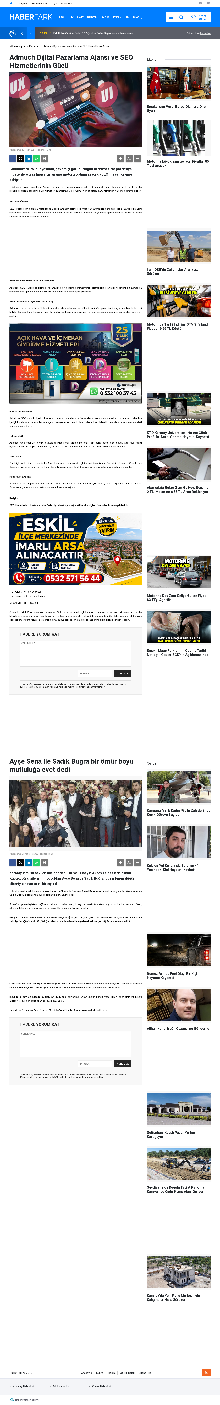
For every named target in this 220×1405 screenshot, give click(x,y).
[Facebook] (12, 158)
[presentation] (22, 33)
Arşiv (54, 3)
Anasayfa (19, 46)
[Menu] (171, 17)
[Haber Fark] (30, 17)
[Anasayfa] (11, 3)
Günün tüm (199, 33)
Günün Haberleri (39, 3)
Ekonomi (34, 46)
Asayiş (137, 17)
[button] (120, 158)
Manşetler (22, 3)
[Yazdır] (44, 158)
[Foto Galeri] (209, 3)
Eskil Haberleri (60, 1386)
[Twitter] (20, 158)
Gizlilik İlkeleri (127, 1373)
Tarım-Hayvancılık (114, 17)
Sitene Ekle (66, 3)
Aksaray (77, 17)
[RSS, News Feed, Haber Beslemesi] (206, 1372)
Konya (92, 17)
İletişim (111, 1373)
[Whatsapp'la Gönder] (36, 158)
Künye (99, 1373)
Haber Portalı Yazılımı (27, 1399)
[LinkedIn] (28, 158)
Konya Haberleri (101, 1386)
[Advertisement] (75, 248)
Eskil (63, 17)
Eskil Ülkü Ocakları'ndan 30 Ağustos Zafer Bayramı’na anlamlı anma (93, 33)
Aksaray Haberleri (23, 1386)
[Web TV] (200, 3)
